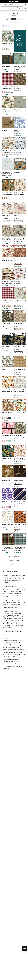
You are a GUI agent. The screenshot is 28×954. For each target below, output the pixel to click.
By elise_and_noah (17, 392)
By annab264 (17, 372)
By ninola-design (17, 461)
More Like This (5, 51)
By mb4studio (17, 88)
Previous (11, 560)
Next (18, 560)
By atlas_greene (17, 326)
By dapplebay (17, 133)
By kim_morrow (5, 415)
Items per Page (16, 556)
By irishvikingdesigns (18, 527)
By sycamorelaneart (18, 550)
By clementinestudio (5, 370)
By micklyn (4, 195)
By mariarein (4, 527)
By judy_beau (17, 482)
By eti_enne (16, 69)
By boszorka (16, 349)
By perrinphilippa (5, 218)
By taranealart (17, 173)
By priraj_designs (5, 392)
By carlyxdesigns (5, 550)
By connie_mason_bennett (7, 283)
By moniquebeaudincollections (7, 152)
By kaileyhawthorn (17, 112)
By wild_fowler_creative (18, 504)
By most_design (5, 241)
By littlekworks (4, 460)
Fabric (13, 19)
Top (14, 564)
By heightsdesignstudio (6, 175)
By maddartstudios (5, 69)
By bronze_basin (5, 131)
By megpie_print (17, 262)
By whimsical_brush (5, 262)
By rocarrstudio (17, 438)
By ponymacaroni (5, 46)
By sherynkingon (17, 195)
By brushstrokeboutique (18, 152)
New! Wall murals (14, 1)
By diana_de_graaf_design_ (19, 415)
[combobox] (19, 7)
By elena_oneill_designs (6, 326)
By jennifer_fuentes (5, 504)
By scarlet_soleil (5, 348)
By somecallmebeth (18, 241)
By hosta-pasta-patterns (6, 112)
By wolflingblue (5, 89)
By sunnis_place (5, 438)
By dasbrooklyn (17, 283)
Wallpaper (7, 19)
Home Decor (20, 19)
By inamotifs (16, 218)
